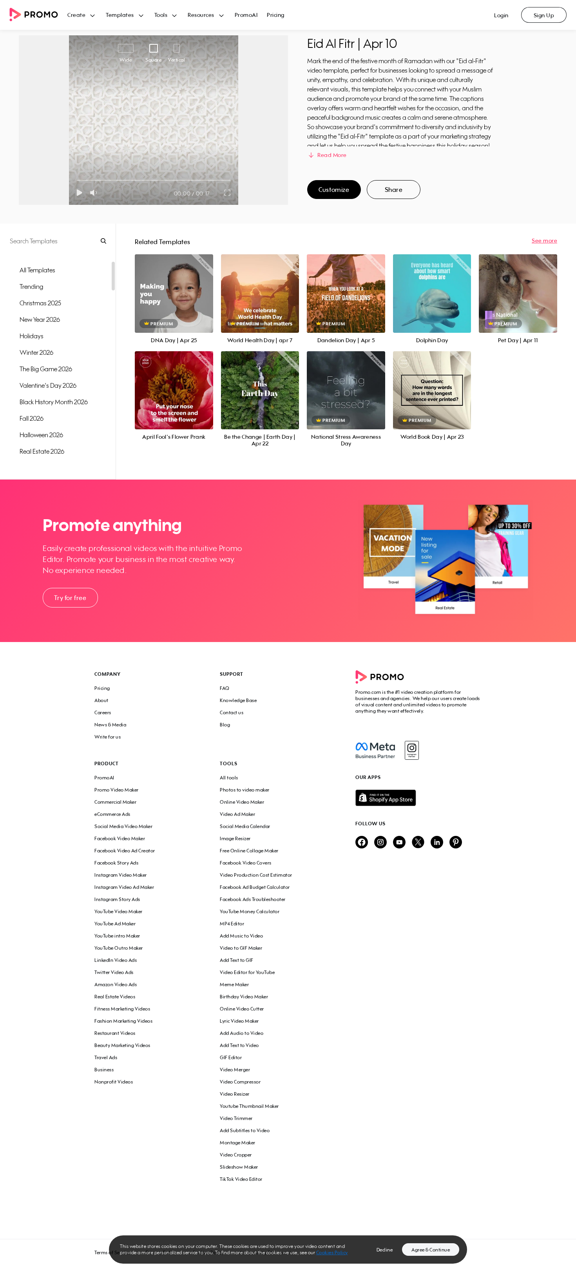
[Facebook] (375, 750)
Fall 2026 (31, 418)
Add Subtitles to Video (245, 1130)
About (101, 700)
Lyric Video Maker (239, 1021)
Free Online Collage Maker (249, 851)
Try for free (70, 598)
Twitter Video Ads (114, 972)
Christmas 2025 (40, 303)
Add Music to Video (241, 936)
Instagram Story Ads (117, 899)
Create (76, 14)
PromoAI (246, 14)
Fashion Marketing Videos (123, 1021)
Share (394, 189)
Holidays (31, 336)
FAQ (225, 688)
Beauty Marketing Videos (122, 1045)
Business (104, 1070)
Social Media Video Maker (123, 826)
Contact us (231, 712)
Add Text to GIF (237, 960)
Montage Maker (237, 1143)
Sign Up (544, 15)
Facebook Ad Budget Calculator (255, 887)
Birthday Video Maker (244, 997)
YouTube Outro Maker (118, 948)
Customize (334, 189)
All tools (229, 778)
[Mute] (95, 193)
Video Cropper (236, 1155)
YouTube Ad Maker (115, 924)
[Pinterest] (455, 843)
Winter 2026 (36, 352)
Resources (201, 14)
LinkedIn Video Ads (115, 960)
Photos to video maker (245, 790)
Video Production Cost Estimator (256, 875)
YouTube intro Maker (117, 936)
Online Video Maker (242, 802)
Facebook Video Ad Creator (124, 851)
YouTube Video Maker (118, 911)
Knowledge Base (238, 700)
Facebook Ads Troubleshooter (253, 899)
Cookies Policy (332, 1252)
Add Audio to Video (241, 1033)
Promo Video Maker (116, 790)
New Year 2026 (40, 319)
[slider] (77, 180)
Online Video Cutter (242, 1009)
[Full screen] (227, 193)
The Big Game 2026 (46, 369)
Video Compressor (240, 1082)
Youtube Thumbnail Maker (249, 1106)
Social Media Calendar (245, 826)
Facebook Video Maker (119, 838)
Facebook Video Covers (246, 863)
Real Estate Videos (114, 997)
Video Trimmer (236, 1118)
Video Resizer (235, 1094)
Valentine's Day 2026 (48, 385)
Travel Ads (105, 1057)
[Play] (79, 192)
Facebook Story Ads (116, 863)
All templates (37, 270)
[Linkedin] (437, 843)
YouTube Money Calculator (249, 911)
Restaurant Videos (115, 1033)
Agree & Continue (430, 1250)
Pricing (275, 14)
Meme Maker (234, 984)
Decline (385, 1250)
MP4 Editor (232, 924)
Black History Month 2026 (54, 402)
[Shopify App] (418, 798)
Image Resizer (235, 838)
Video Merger (235, 1070)
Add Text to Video (239, 1045)
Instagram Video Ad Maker (124, 887)
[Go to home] (38, 15)
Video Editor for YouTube (247, 972)
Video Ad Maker (237, 814)
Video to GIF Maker (241, 948)
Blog (225, 725)
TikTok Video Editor (241, 1179)
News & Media (110, 725)
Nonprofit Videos (113, 1082)
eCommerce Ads (112, 814)
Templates (120, 14)
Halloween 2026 (41, 435)
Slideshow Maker (239, 1167)
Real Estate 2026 (42, 451)
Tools (161, 14)
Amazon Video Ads (115, 984)
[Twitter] (418, 843)
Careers (102, 712)
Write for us (107, 737)
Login (501, 15)
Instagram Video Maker (120, 875)
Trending (31, 286)
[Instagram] (411, 750)
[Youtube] (399, 843)
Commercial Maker (115, 802)
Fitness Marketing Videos (122, 1009)
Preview (174, 284)
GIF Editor (231, 1057)
